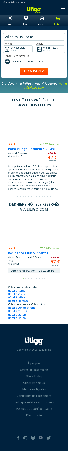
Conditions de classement (34, 396)
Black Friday (34, 376)
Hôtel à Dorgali (17, 318)
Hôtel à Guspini (17, 314)
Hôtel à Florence (18, 301)
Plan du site (34, 415)
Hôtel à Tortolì (17, 311)
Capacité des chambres (17, 55)
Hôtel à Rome (16, 290)
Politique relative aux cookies (34, 402)
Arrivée (8, 43)
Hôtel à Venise (17, 294)
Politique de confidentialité (34, 409)
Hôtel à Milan (16, 297)
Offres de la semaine (34, 370)
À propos (34, 363)
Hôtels (5, 2)
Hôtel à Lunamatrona (22, 307)
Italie (13, 2)
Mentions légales (34, 389)
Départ (39, 43)
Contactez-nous (34, 383)
